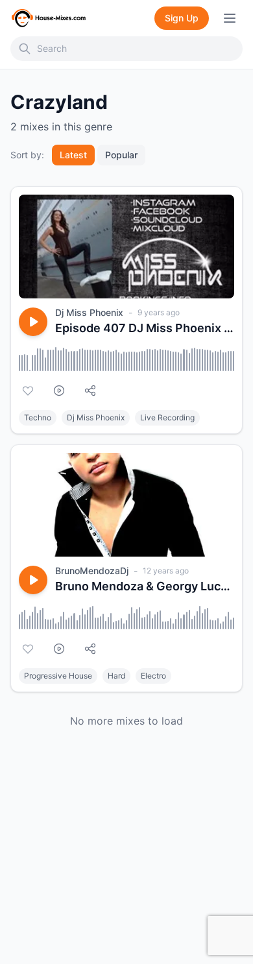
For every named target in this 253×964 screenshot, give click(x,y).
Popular (121, 154)
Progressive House (58, 676)
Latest (73, 154)
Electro (153, 676)
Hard (116, 676)
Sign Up (182, 17)
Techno (37, 417)
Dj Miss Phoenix (89, 312)
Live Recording (167, 417)
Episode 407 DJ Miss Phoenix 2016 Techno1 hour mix (144, 328)
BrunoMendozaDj (91, 570)
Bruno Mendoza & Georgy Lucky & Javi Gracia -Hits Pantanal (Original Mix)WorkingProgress (144, 586)
